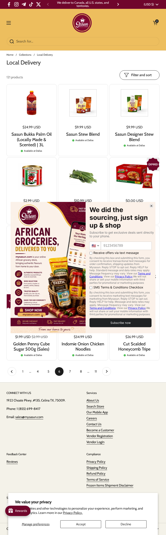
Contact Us (93, 424)
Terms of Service (97, 480)
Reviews (12, 462)
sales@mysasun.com (29, 417)
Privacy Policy (95, 462)
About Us (92, 400)
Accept (81, 524)
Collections (25, 54)
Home (9, 54)
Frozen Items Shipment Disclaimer (109, 485)
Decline (126, 524)
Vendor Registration (99, 436)
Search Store (95, 406)
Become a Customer (100, 430)
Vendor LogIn (95, 442)
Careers (91, 418)
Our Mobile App (97, 412)
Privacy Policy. (73, 513)
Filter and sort (141, 75)
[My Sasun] (82, 23)
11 (97, 371)
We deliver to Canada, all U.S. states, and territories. (83, 4)
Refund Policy (95, 473)
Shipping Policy (96, 468)
